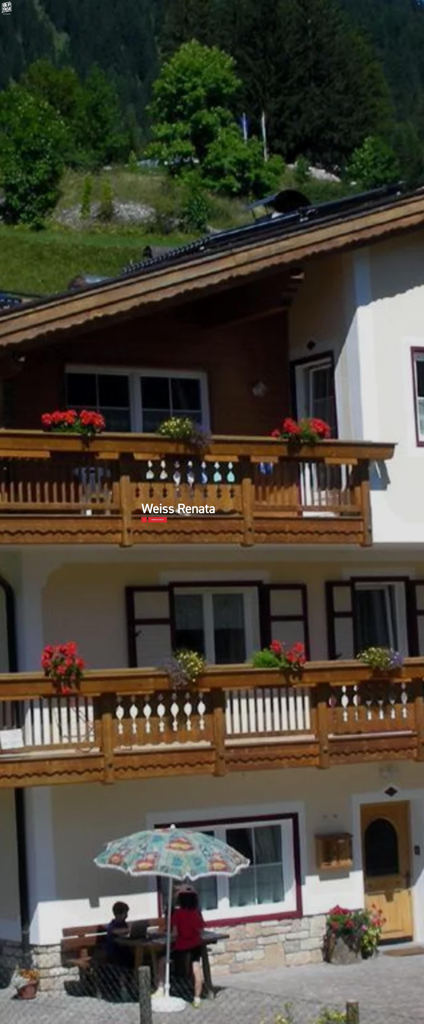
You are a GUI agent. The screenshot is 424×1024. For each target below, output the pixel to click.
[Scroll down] (144, 519)
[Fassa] (6, 8)
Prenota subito (157, 520)
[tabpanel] (212, 512)
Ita (419, 4)
